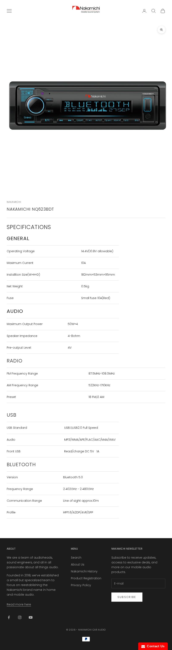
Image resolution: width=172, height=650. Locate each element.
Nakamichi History (84, 571)
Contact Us (155, 646)
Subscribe (126, 597)
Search (76, 557)
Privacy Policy (81, 585)
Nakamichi (14, 202)
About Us (77, 564)
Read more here (19, 604)
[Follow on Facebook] (9, 617)
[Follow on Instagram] (20, 617)
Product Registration (86, 578)
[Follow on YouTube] (31, 617)
